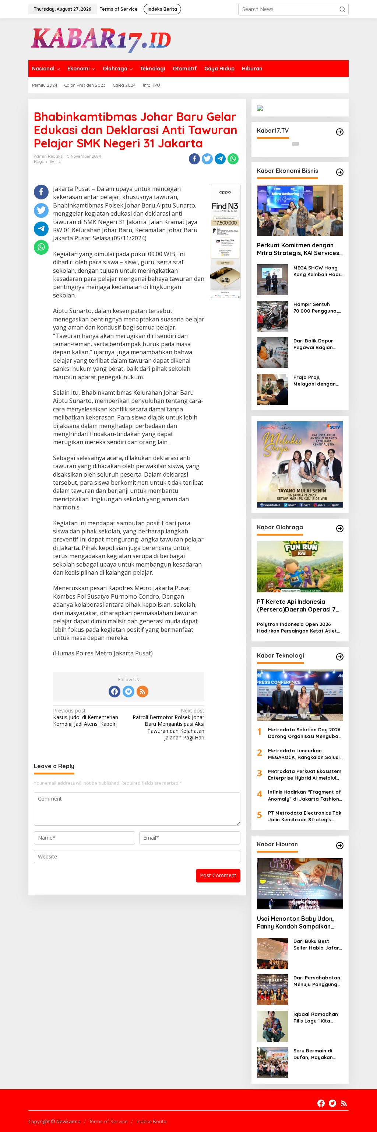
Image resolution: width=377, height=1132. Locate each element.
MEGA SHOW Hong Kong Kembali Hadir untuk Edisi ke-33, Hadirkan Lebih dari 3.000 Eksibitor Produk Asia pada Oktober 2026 (317, 271)
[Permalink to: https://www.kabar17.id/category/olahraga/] (339, 528)
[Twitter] (128, 691)
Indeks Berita (151, 1121)
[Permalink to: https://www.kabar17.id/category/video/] (339, 132)
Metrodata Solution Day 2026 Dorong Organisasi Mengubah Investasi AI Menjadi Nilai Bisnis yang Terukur (304, 733)
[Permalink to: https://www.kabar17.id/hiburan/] (339, 845)
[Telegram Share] (220, 158)
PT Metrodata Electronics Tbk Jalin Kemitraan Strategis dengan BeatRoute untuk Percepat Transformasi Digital (305, 816)
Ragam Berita (47, 161)
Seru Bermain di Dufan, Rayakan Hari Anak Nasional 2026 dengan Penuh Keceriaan (317, 1054)
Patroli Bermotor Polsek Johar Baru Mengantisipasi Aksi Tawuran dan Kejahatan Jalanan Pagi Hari (168, 724)
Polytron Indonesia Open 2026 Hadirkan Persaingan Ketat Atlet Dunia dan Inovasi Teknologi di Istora (297, 627)
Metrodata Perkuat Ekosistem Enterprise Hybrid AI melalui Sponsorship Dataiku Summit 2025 (304, 774)
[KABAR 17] (102, 38)
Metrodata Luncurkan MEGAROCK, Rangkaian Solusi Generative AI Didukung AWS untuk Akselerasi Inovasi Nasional (303, 754)
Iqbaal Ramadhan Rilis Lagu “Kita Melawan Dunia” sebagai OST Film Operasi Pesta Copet (315, 1017)
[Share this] (194, 158)
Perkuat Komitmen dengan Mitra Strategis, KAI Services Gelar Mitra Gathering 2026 (298, 249)
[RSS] (142, 691)
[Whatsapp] (233, 158)
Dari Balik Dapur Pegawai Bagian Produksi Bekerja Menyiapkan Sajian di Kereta (316, 344)
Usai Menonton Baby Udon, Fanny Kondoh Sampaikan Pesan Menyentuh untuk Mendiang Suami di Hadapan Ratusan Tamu (297, 922)
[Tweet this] (207, 158)
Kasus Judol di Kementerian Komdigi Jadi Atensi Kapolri (85, 717)
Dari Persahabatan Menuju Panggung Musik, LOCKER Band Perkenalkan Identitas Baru (317, 981)
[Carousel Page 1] (295, 144)
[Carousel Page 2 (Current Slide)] (304, 144)
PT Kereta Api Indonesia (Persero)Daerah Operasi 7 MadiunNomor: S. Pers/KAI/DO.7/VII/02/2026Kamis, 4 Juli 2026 (299, 605)
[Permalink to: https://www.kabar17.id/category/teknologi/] (339, 656)
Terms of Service (108, 1121)
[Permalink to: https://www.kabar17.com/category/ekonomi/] (339, 172)
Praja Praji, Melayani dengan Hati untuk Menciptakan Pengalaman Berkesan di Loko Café (314, 380)
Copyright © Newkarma (54, 1121)
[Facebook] (114, 691)
